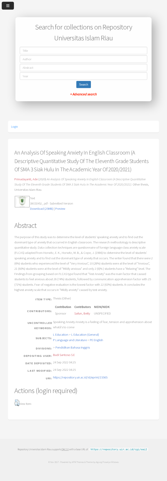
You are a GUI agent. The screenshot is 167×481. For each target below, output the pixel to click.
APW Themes (78, 462)
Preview (60, 209)
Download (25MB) (41, 209)
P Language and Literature (70, 340)
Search (83, 84)
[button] (16, 403)
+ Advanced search (83, 94)
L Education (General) (85, 335)
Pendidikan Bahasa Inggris (72, 347)
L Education (60, 335)
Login (14, 127)
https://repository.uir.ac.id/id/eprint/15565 (80, 377)
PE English (96, 340)
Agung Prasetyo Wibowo (107, 462)
